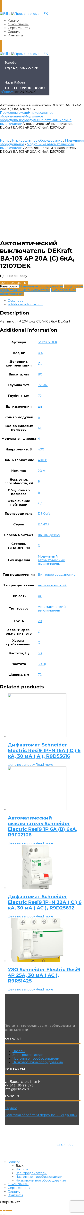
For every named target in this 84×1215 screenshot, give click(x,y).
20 (40, 621)
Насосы (19, 1051)
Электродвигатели (28, 1055)
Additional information (25, 304)
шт (40, 406)
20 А (41, 471)
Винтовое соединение (57, 574)
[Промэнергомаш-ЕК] (29, 14)
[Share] (4, 1210)
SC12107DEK (47, 342)
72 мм (43, 385)
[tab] (46, 300)
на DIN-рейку (49, 535)
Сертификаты (19, 28)
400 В (42, 460)
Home (5, 140)
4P (40, 428)
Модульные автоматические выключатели (41, 288)
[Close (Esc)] (1, 1210)
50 (40, 653)
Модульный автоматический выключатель (51, 560)
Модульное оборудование (21, 118)
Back (19, 1165)
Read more (44, 765)
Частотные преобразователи (36, 1058)
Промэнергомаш (14, 113)
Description (17, 300)
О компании (18, 24)
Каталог (14, 20)
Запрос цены (14, 282)
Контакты (15, 35)
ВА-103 (43, 524)
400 (41, 449)
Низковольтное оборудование (37, 140)
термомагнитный (52, 585)
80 (40, 374)
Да (40, 364)
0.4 (40, 353)
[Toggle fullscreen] (7, 1210)
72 (40, 396)
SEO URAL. (65, 1145)
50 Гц (42, 664)
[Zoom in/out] (10, 1210)
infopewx (7, 92)
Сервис (14, 31)
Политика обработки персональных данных (41, 1115)
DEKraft (44, 513)
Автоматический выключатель (52, 608)
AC (40, 596)
